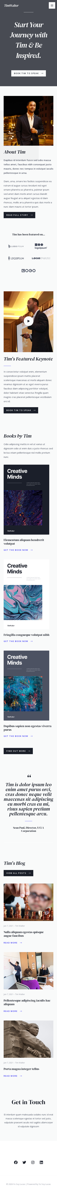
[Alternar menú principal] (52, 5)
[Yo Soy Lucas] (11, 5)
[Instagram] (33, 1162)
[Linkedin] (41, 1162)
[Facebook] (16, 1162)
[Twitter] (24, 1162)
